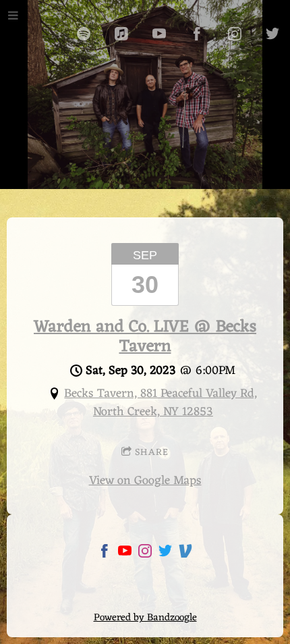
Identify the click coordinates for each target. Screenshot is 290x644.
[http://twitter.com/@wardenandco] (272, 34)
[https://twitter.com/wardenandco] (165, 554)
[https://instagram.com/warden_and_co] (145, 554)
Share (152, 452)
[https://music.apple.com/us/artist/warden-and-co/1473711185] (121, 34)
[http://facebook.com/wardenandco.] (197, 34)
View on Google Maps (145, 480)
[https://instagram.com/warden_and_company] (234, 34)
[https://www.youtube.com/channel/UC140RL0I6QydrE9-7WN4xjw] (159, 34)
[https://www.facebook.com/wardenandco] (104, 554)
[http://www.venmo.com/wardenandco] (185, 554)
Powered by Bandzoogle (145, 618)
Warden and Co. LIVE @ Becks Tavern (145, 337)
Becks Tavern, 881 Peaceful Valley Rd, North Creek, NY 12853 (160, 403)
